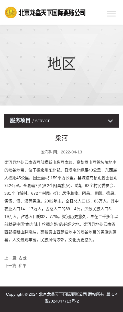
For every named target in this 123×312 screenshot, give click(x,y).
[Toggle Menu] (111, 13)
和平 (23, 265)
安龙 (23, 258)
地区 (61, 64)
